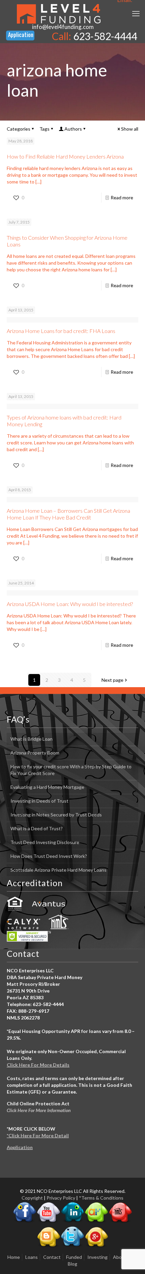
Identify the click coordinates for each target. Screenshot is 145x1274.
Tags (44, 129)
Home (13, 1257)
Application (20, 1147)
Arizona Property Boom (34, 753)
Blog (72, 1264)
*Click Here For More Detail (38, 1135)
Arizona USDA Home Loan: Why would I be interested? (70, 604)
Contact (52, 1257)
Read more (122, 197)
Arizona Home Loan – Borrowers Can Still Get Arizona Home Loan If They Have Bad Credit (68, 514)
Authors (73, 129)
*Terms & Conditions (101, 1198)
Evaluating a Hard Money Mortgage (47, 787)
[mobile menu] (136, 13)
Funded (74, 1257)
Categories (18, 129)
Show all (129, 129)
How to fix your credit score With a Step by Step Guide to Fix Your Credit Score (71, 770)
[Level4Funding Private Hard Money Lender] (58, 13)
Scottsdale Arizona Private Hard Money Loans (58, 870)
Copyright (32, 1198)
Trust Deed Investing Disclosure (44, 842)
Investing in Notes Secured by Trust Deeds (56, 814)
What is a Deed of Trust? (36, 828)
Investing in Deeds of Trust (39, 801)
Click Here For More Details (38, 1065)
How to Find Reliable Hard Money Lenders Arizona (65, 156)
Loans (31, 1257)
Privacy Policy (61, 1198)
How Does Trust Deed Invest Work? (48, 856)
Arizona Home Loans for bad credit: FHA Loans (61, 331)
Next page (112, 680)
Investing (97, 1257)
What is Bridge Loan (31, 739)
